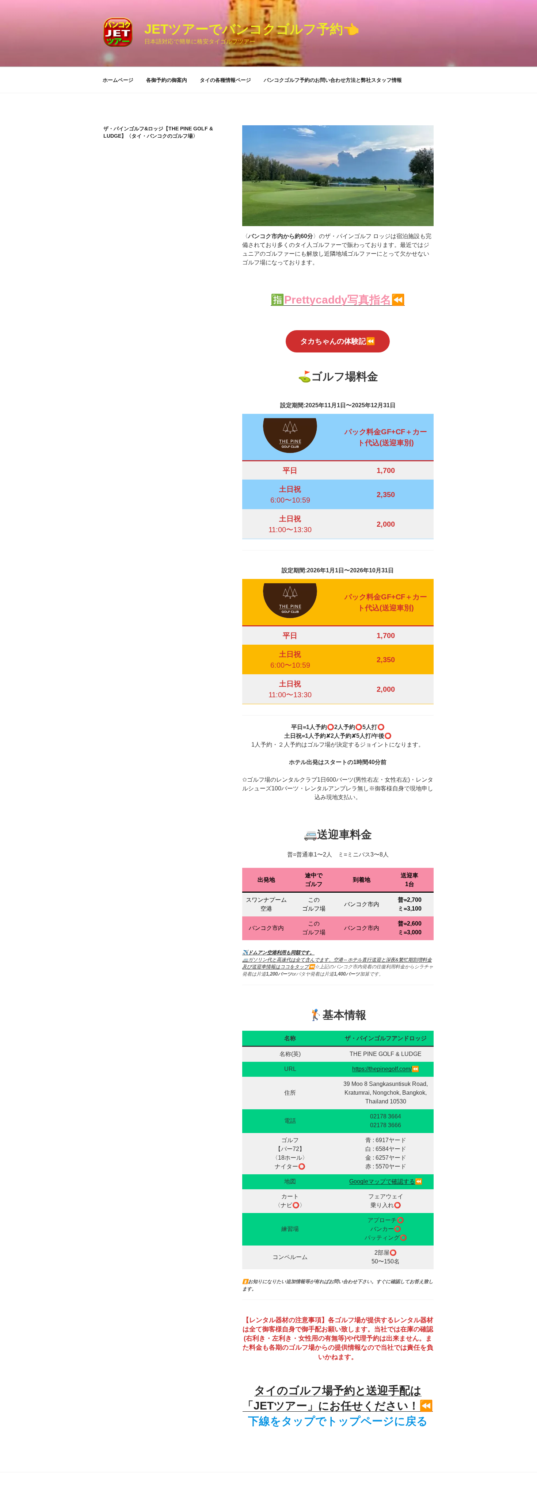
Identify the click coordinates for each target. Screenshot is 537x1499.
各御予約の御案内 (166, 80)
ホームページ (118, 80)
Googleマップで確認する (382, 1181)
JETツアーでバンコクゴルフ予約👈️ (251, 29)
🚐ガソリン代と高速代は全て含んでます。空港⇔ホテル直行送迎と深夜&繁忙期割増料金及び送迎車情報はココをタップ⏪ (337, 959)
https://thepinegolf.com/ (382, 1069)
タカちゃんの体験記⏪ (337, 341)
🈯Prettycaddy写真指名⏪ (338, 300)
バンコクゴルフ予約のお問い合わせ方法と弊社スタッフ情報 (333, 80)
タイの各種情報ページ (225, 80)
